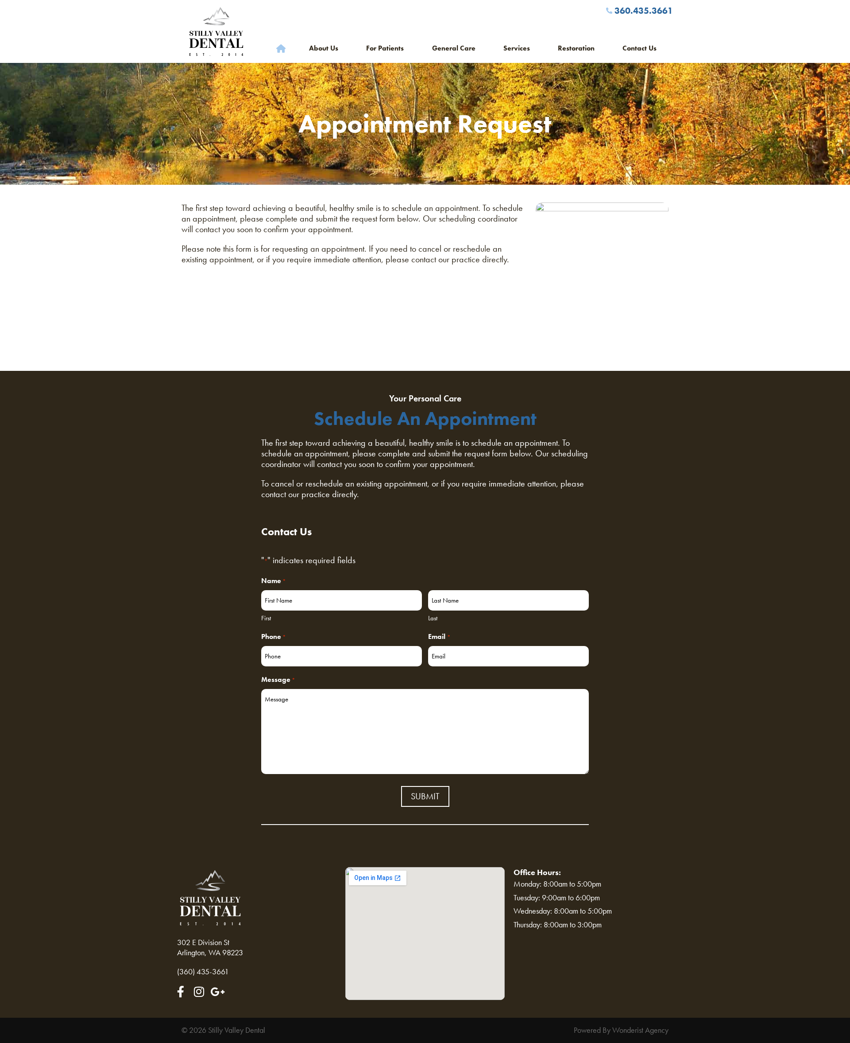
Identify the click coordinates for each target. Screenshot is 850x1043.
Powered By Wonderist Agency (621, 1030)
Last (432, 618)
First (266, 618)
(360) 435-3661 (203, 971)
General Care (453, 48)
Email (439, 636)
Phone (273, 636)
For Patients (385, 48)
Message (278, 679)
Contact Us (639, 48)
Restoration (576, 48)
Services (516, 48)
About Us (323, 48)
